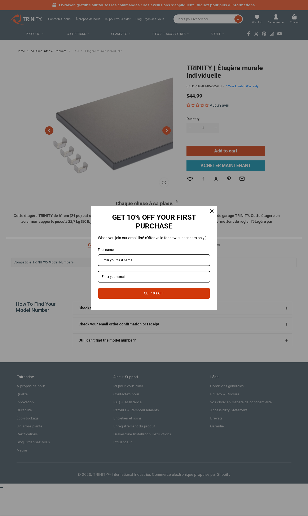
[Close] (212, 211)
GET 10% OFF (154, 293)
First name (106, 250)
